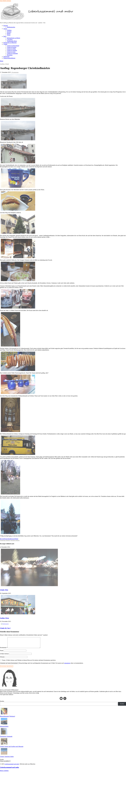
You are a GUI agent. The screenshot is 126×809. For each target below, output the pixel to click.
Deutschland (7, 539)
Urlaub (5, 44)
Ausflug (2, 64)
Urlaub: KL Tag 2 (5, 628)
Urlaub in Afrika (11, 49)
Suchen (2, 701)
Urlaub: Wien (4, 590)
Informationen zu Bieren (13, 38)
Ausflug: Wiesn (4, 618)
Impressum (6, 56)
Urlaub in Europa (11, 47)
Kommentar (3, 647)
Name (1, 650)
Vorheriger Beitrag (5, 540)
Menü (1, 61)
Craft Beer (10, 39)
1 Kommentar (15, 72)
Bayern (2, 539)
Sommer (9, 31)
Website (2, 657)
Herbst (8, 33)
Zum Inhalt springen (5, 0)
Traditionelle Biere (12, 41)
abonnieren (67, 663)
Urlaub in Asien (11, 52)
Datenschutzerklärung (9, 58)
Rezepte (5, 25)
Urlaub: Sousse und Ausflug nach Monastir (11, 746)
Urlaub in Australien (12, 53)
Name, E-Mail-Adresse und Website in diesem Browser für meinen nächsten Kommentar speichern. (29, 660)
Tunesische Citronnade (6, 736)
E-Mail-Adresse (4, 653)
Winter (8, 35)
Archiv (2, 759)
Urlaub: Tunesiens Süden (7, 756)
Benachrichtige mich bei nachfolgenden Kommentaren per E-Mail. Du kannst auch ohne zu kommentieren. (51, 663)
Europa (13, 539)
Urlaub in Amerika (12, 50)
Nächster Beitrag (14, 540)
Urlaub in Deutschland (13, 45)
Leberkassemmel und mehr (11, 764)
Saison (5, 28)
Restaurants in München (10, 42)
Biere (4, 36)
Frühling (9, 30)
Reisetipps (9, 55)
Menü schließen (4, 770)
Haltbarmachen (11, 27)
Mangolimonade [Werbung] (7, 716)
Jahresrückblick (4, 726)
